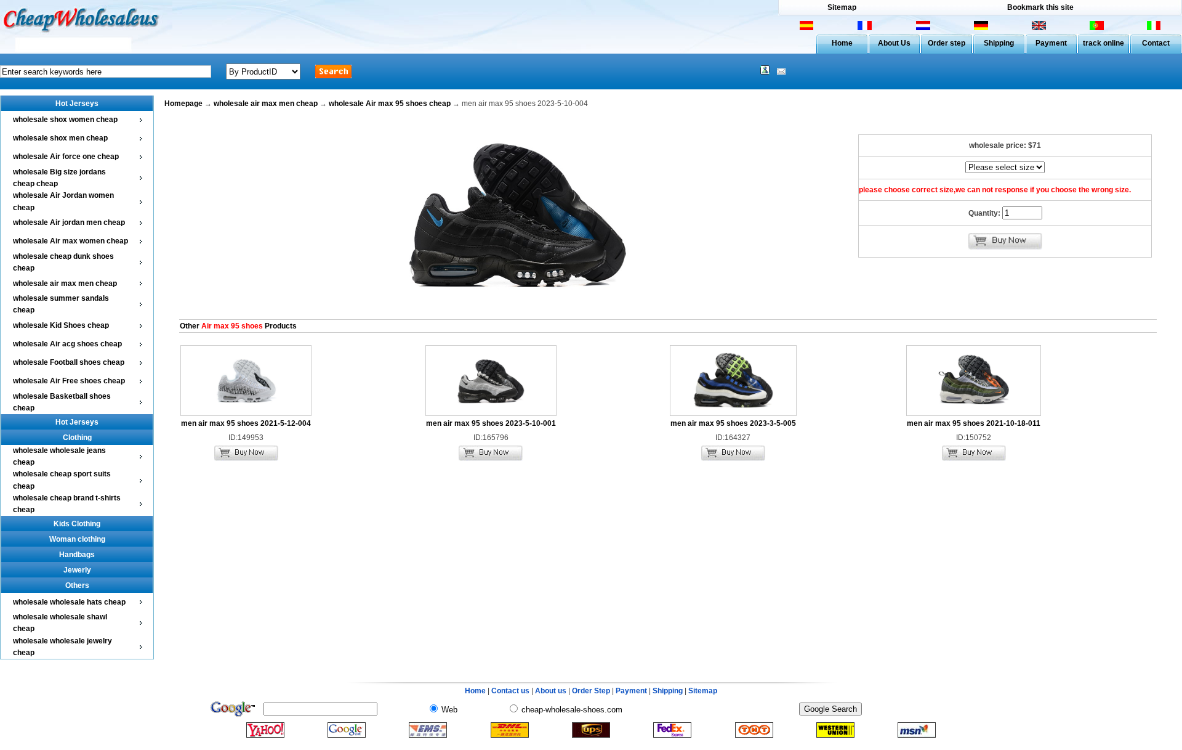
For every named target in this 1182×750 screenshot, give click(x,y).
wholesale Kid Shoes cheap (61, 325)
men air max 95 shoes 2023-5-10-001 (491, 423)
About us (550, 691)
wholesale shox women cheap (65, 119)
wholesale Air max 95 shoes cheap (390, 103)
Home (842, 43)
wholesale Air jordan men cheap (69, 222)
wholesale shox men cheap (60, 138)
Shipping (999, 43)
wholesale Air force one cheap (66, 156)
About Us (894, 43)
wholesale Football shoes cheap (68, 362)
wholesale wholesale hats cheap (69, 602)
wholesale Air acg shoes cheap (67, 344)
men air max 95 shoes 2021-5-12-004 (246, 423)
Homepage (183, 103)
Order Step (592, 691)
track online (1103, 43)
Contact (1156, 43)
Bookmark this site (1040, 7)
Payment (1051, 43)
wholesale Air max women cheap (70, 241)
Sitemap (841, 7)
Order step (946, 43)
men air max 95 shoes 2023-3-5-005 (733, 423)
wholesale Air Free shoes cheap (69, 381)
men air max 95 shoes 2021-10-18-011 (973, 423)
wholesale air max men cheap (65, 283)
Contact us (510, 691)
